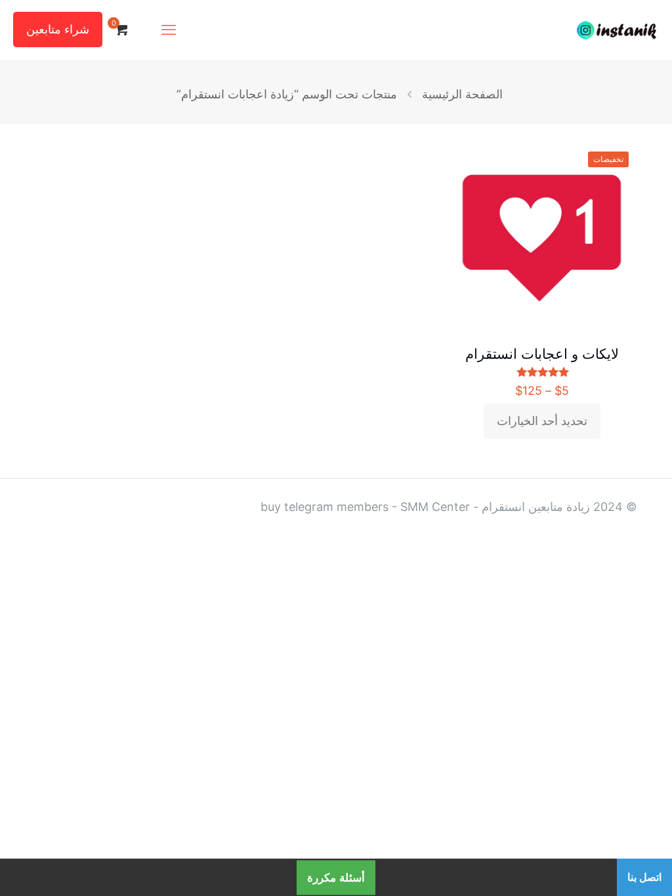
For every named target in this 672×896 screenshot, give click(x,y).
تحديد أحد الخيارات (542, 421)
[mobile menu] (169, 29)
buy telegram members (324, 507)
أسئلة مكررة (336, 877)
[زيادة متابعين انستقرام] (616, 29)
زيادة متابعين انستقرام (536, 507)
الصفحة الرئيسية (462, 94)
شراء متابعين (57, 29)
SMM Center (435, 507)
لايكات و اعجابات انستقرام (542, 354)
